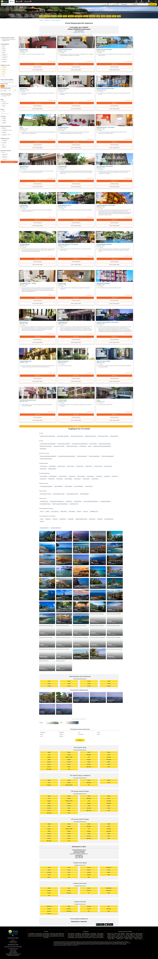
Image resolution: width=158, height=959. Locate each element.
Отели (20, 1)
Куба (109, 766)
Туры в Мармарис (85, 933)
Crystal (49, 874)
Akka (89, 877)
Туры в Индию (45, 936)
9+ (15, 86)
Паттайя (69, 761)
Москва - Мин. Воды (112, 934)
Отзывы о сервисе (13, 951)
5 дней (69, 681)
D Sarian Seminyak (62, 400)
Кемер (108, 752)
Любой (2, 86)
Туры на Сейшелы (46, 934)
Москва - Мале (111, 938)
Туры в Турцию (39, 933)
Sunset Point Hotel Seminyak (65, 49)
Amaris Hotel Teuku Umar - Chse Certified (68, 244)
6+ (6, 86)
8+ (12, 86)
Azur (49, 895)
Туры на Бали (100, 937)
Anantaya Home (23, 88)
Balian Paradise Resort (63, 361)
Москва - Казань (139, 933)
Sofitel (69, 906)
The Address (49, 906)
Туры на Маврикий (54, 934)
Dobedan (89, 872)
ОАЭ (89, 757)
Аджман (69, 759)
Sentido (69, 890)
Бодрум (69, 754)
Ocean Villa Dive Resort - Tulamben (28, 283)
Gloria (69, 872)
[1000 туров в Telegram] (12, 935)
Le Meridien (69, 911)
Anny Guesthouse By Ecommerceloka (105, 88)
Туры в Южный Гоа (88, 937)
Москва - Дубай (117, 937)
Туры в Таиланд (45, 933)
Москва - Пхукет (139, 936)
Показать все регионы (5, 113)
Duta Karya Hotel (24, 49)
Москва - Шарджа (125, 937)
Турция (49, 752)
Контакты (13, 940)
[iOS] (109, 925)
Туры (12, 1)
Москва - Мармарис (138, 934)
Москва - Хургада (111, 936)
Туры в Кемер (93, 933)
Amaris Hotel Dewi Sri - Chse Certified (106, 127)
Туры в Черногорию (60, 936)
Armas (49, 877)
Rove (109, 906)
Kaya (109, 869)
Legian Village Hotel (63, 322)
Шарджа (89, 759)
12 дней (49, 685)
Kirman (88, 869)
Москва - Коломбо (133, 937)
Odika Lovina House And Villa (103, 361)
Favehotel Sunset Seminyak (103, 283)
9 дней (69, 683)
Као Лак (49, 764)
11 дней (108, 683)
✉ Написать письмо (13, 942)
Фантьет (49, 766)
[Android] (100, 925)
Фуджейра (109, 759)
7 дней (108, 681)
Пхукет (69, 764)
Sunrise (88, 888)
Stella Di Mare (109, 888)
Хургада (49, 757)
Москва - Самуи (110, 937)
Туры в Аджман (100, 934)
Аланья (69, 752)
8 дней (49, 683)
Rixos (69, 867)
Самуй (89, 761)
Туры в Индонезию (52, 936)
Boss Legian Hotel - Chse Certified (105, 166)
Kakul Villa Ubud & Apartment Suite (28, 400)
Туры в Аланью (71, 933)
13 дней (69, 685)
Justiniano (49, 872)
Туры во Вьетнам (31, 936)
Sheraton (49, 890)
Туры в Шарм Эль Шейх (79, 934)
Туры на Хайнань (99, 936)
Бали (69, 769)
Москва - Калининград (130, 933)
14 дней (89, 685)
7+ (9, 86)
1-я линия (4, 90)
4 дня (49, 681)
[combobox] (50, 4)
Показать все (80, 740)
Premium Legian (62, 283)
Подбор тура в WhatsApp (14, 955)
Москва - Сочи (110, 933)
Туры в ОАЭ (46, 937)
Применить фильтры (9, 161)
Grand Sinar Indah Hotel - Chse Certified (106, 205)
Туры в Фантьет (92, 936)
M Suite (98, 400)
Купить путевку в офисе (38, 69)
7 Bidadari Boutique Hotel (26, 361)
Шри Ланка (89, 766)
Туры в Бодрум (100, 933)
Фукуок (69, 766)
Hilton (109, 892)
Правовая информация (13, 952)
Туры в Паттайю (78, 936)
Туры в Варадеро (71, 937)
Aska (109, 874)
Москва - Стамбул (128, 938)
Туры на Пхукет (71, 936)
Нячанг (108, 764)
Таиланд (49, 761)
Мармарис (89, 754)
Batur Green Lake (24, 322)
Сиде (49, 754)
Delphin (108, 872)
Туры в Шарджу (93, 934)
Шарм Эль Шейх (69, 757)
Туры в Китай (61, 934)
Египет (108, 754)
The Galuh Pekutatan (25, 244)
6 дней (89, 681)
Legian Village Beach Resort (65, 205)
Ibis (89, 911)
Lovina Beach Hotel (62, 166)
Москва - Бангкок (119, 936)
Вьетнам (89, 764)
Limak (49, 869)
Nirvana (88, 867)
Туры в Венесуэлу (38, 936)
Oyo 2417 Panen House (63, 88)
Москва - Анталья (121, 934)
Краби (109, 761)
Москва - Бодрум (129, 934)
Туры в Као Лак (85, 936)
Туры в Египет (52, 933)
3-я (15, 90)
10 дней (89, 683)
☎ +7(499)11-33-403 (74, 853)
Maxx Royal (109, 867)
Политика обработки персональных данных (13, 953)
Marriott (49, 911)
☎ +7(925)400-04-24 (83, 853)
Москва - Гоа (140, 937)
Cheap (21, 127)
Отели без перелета (37, 66)
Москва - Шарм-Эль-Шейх (129, 936)
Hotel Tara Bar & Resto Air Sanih (104, 49)
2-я (9, 90)
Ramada (49, 908)
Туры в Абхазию (31, 933)
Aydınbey (89, 874)
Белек (89, 752)
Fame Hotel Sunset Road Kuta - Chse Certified (107, 322)
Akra (69, 877)
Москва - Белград (138, 938)
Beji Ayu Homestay (24, 166)
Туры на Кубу (31, 934)
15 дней (108, 685)
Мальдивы (49, 769)
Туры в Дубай (87, 934)
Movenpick (69, 892)
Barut (69, 874)
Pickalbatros (108, 890)
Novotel (49, 892)
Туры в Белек (78, 933)
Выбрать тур (37, 64)
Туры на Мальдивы (38, 934)
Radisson (89, 890)
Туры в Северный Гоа (79, 937)
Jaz (89, 892)
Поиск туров (153, 4)
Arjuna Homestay (24, 205)
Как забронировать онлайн (13, 948)
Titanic (49, 867)
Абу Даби (109, 757)
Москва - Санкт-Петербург (119, 933)
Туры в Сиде (94, 937)
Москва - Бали (120, 938)
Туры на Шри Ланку (60, 933)
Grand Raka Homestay (63, 127)
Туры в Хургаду (71, 934)
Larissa (68, 869)
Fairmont (49, 913)
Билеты (28, 1)
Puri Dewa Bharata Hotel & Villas (104, 244)
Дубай (49, 759)
